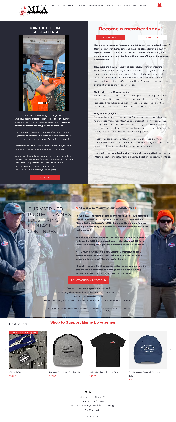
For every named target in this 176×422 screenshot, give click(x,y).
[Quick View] (68, 350)
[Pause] (22, 107)
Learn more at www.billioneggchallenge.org (36, 169)
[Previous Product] (5, 349)
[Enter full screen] (65, 107)
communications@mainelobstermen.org (92, 405)
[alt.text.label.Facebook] (86, 391)
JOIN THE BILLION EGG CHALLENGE (45, 30)
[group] (88, 356)
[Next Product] (170, 349)
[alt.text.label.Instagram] (90, 391)
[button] (159, 4)
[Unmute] (27, 107)
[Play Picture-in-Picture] (60, 107)
